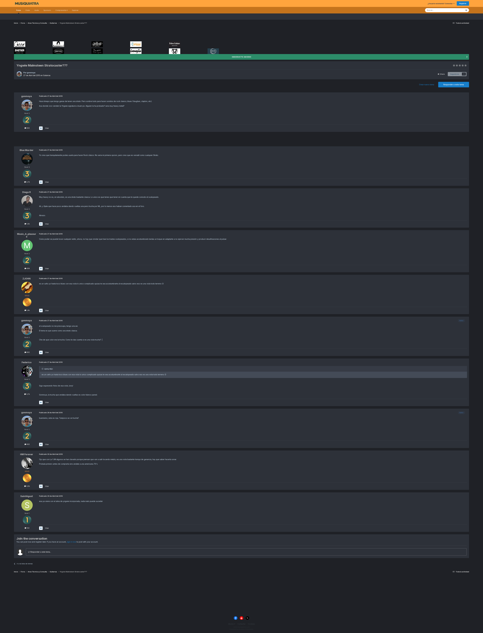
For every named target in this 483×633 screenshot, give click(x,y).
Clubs (27, 10)
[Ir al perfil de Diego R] (27, 201)
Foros (18, 10)
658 (28, 268)
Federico (26, 362)
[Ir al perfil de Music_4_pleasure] (27, 245)
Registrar (462, 3)
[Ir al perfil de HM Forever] (27, 463)
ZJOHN (27, 278)
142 (27, 528)
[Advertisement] (60, 33)
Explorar (75, 10)
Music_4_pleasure (26, 235)
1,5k (28, 224)
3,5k (28, 486)
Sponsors (47, 10)
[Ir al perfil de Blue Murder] (27, 159)
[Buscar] (466, 10)
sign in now (71, 542)
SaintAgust (26, 496)
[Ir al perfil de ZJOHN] (27, 287)
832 (28, 128)
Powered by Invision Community (241, 629)
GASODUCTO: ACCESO (241, 57)
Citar (47, 128)
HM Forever (26, 454)
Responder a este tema (453, 84)
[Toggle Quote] (43, 369)
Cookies (251, 624)
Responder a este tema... (40, 552)
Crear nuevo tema (426, 84)
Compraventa (61, 10)
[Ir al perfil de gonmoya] (19, 74)
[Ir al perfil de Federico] (27, 371)
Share (442, 74)
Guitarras (46, 75)
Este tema (456, 10)
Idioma (231, 624)
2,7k (28, 182)
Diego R (26, 192)
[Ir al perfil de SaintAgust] (27, 505)
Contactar (241, 624)
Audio (36, 10)
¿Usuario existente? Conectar (440, 4)
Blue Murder (26, 150)
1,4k (28, 310)
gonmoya (31, 73)
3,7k (28, 394)
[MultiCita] (41, 128)
